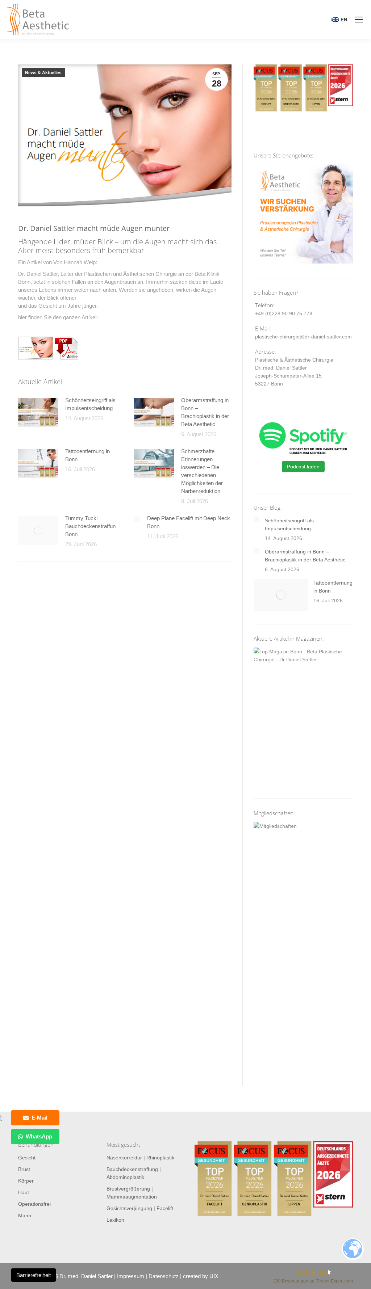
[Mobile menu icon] (359, 19)
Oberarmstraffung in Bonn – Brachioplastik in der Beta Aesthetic (205, 412)
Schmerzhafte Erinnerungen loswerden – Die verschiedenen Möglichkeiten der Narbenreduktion (202, 471)
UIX (213, 1276)
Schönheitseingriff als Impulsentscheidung (90, 404)
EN (344, 19)
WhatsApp (39, 1136)
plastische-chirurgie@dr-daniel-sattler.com (303, 337)
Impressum (130, 1276)
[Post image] (38, 412)
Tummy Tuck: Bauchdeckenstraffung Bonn (91, 526)
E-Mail (39, 1118)
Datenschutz (164, 1276)
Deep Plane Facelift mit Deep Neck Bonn (188, 522)
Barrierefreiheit (33, 1275)
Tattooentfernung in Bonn (87, 455)
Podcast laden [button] (303, 466)
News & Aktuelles (43, 72)
